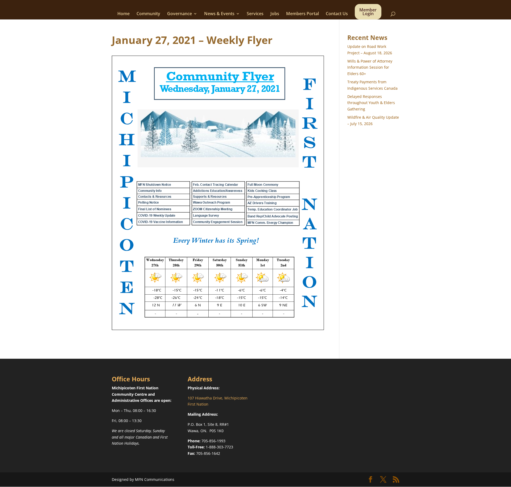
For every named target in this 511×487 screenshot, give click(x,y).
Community (148, 14)
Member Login (368, 12)
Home (123, 14)
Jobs (274, 14)
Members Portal (302, 14)
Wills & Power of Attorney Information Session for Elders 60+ (369, 67)
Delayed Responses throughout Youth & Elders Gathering (371, 103)
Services (255, 14)
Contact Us (337, 14)
